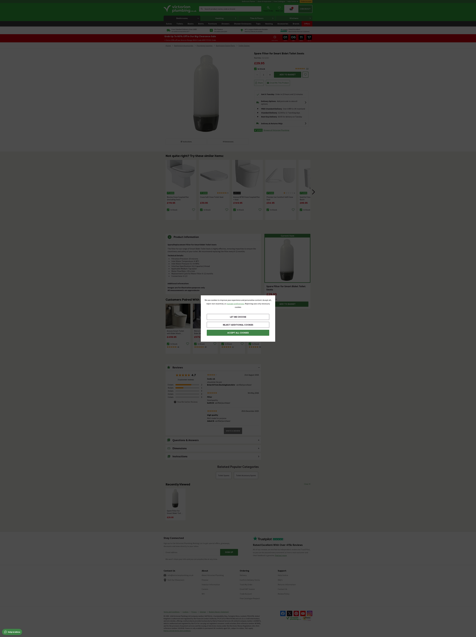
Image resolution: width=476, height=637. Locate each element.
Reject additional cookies (238, 325)
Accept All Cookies (238, 333)
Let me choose (238, 317)
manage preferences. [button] (235, 303)
